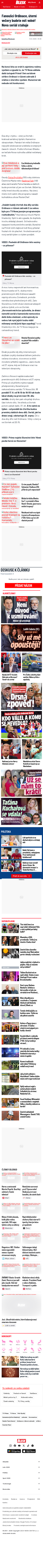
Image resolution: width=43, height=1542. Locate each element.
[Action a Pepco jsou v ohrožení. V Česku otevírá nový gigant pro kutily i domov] (10, 1027)
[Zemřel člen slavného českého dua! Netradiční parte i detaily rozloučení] (10, 953)
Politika (4, 845)
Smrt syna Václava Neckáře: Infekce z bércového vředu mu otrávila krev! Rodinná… (29, 989)
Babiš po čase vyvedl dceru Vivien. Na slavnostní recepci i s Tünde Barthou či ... (30, 866)
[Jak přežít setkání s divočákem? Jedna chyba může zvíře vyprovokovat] (10, 1078)
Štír (11, 1352)
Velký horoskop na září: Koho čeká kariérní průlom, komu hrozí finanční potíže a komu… (29, 1361)
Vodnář (32, 1352)
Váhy (3, 1352)
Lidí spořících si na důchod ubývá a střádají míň (31, 840)
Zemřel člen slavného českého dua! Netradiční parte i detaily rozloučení (29, 952)
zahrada (24, 1417)
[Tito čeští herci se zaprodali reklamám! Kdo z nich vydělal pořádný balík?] (10, 928)
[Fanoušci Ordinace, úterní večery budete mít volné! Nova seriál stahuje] (17, 29)
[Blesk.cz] (21, 2)
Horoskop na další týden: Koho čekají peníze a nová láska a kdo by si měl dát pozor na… (30, 1372)
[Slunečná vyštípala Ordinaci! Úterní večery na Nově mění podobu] (7, 33)
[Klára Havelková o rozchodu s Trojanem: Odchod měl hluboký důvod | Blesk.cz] (10, 1001)
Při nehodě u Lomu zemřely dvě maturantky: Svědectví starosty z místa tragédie (30, 1052)
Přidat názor (23, 585)
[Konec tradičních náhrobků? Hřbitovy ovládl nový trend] (10, 1065)
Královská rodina (27, 1397)
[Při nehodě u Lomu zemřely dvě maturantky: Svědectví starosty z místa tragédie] (10, 1052)
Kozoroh (25, 1352)
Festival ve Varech (20, 1393)
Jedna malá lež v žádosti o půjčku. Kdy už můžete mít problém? (30, 964)
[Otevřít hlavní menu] (2, 2)
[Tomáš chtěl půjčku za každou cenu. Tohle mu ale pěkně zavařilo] (10, 1014)
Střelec (18, 1352)
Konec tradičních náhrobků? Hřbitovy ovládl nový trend (28, 1064)
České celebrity (9, 1401)
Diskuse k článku (15, 570)
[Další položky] (40, 7)
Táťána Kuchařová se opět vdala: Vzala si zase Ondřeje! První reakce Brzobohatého (29, 976)
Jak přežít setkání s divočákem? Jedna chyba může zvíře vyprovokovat (30, 1076)
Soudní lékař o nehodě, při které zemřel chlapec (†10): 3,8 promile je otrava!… (29, 1039)
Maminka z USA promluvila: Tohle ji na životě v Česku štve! (28, 939)
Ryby (39, 1352)
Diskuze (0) (6, 43)
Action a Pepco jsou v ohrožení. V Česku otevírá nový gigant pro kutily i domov (29, 1027)
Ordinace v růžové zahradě (25, 1421)
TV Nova (13, 1413)
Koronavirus (33, 1417)
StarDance (33, 1393)
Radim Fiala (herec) (8, 1421)
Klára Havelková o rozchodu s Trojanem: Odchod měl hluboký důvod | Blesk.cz (28, 1001)
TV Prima (5, 1413)
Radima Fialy (28, 180)
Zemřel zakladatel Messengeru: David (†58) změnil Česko (30, 1114)
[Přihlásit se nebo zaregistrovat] (39, 2)
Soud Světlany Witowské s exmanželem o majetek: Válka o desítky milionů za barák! (30, 1103)
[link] (10, 1445)
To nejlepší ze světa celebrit (15, 1388)
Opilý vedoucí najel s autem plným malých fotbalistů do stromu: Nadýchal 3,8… (28, 1090)
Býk (11, 1344)
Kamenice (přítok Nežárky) (11, 1417)
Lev (32, 1344)
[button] (14, 1451)
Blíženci (18, 1344)
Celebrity (7, 1393)
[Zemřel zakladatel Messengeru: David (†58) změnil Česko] (10, 1116)
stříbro (38, 1421)
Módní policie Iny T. (10, 1397)
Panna (39, 1344)
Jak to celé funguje (21, 57)
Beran (3, 1344)
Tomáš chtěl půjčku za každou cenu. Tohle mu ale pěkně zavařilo (29, 1013)
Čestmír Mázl (6, 1425)
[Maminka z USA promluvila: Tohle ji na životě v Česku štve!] (10, 941)
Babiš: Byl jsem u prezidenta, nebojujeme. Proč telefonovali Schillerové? (31, 853)
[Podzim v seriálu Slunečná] (21, 32)
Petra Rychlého (15, 177)
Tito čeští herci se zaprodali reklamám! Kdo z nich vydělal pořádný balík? (30, 928)
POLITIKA (6, 831)
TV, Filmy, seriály (24, 1401)
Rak (25, 1344)
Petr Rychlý (21, 1413)
